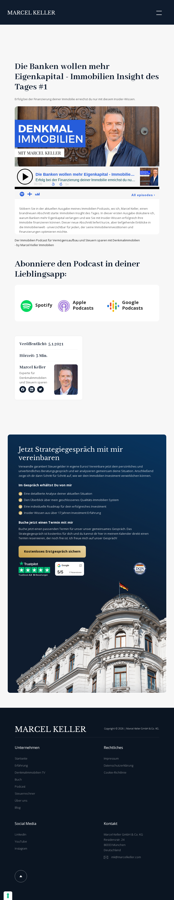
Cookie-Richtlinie (115, 772)
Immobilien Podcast (33, 240)
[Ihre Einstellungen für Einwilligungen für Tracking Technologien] (8, 895)
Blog (17, 807)
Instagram (21, 848)
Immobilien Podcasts (96, 209)
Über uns (21, 800)
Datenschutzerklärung (118, 765)
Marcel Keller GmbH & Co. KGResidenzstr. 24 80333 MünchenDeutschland (123, 842)
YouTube (21, 841)
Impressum (111, 758)
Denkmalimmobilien (32, 378)
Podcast (20, 786)
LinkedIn (20, 834)
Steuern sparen (36, 382)
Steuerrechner (25, 793)
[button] (158, 12)
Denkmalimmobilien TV (30, 772)
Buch (18, 779)
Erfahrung (21, 765)
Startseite (21, 758)
